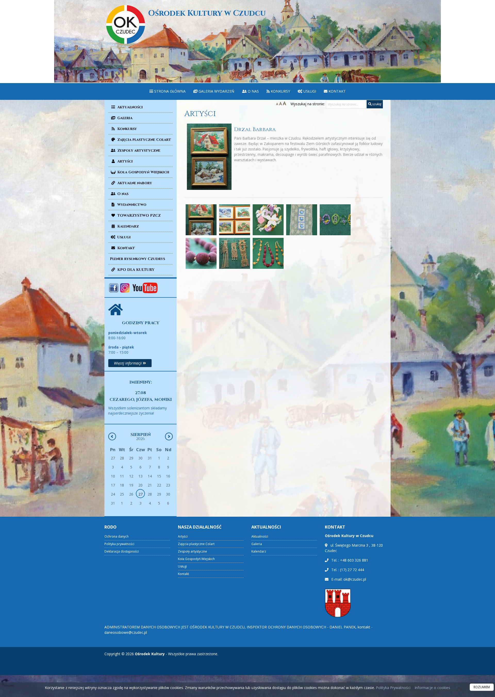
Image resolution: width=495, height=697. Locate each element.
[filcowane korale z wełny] (201, 253)
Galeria (124, 118)
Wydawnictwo (131, 204)
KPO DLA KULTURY (135, 269)
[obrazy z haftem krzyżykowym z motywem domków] (201, 219)
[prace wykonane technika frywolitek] (335, 219)
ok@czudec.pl (354, 579)
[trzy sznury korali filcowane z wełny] (268, 253)
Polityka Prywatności (392, 687)
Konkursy (280, 91)
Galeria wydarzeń (215, 91)
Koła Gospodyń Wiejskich (142, 172)
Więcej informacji (128, 363)
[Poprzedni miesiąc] (112, 436)
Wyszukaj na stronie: (308, 103)
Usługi (309, 91)
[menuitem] (167, 91)
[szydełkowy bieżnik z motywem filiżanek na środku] (301, 219)
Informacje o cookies (432, 687)
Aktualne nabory (134, 183)
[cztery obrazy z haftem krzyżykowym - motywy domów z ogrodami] (234, 219)
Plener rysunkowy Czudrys (137, 258)
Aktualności (129, 107)
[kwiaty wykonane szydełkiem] (268, 219)
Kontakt (336, 91)
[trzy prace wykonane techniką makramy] (234, 253)
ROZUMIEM (482, 687)
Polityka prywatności (119, 544)
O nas (253, 91)
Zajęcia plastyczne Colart (143, 139)
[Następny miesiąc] (169, 436)
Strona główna (169, 91)
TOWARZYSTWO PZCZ (138, 215)
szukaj (376, 104)
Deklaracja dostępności (121, 551)
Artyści (124, 161)
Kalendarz (127, 226)
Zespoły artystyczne (138, 150)
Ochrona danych (116, 536)
